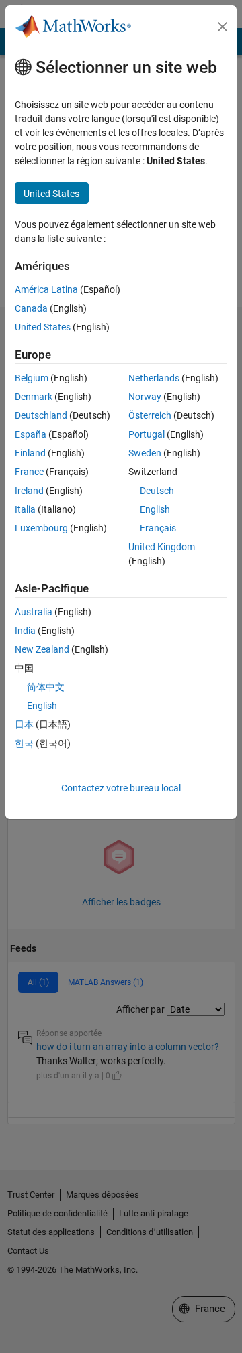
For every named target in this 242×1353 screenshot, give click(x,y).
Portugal (146, 434)
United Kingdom (161, 546)
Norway (144, 396)
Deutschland (41, 415)
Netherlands (153, 378)
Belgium (31, 378)
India (25, 630)
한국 (24, 743)
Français (158, 528)
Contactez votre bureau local (121, 788)
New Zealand (42, 649)
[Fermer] (222, 26)
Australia (33, 611)
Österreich (149, 415)
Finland (30, 453)
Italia (25, 509)
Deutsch (157, 490)
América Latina (46, 289)
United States (43, 327)
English (155, 509)
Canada (31, 308)
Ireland (29, 490)
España (30, 434)
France (29, 471)
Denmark (33, 396)
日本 (24, 724)
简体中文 (46, 687)
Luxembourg (41, 528)
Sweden (144, 453)
